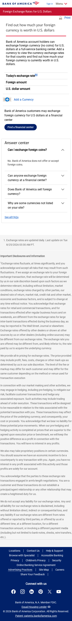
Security (56, 560)
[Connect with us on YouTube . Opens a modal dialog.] (59, 592)
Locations (14, 550)
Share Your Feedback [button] (32, 574)
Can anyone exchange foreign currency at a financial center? (27, 178)
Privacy (15, 560)
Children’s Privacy (36, 560)
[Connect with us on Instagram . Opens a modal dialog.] (22, 592)
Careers (59, 569)
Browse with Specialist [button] (22, 555)
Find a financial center (21, 127)
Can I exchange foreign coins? (27, 150)
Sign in (50, 3)
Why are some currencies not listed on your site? (30, 205)
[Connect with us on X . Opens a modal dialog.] (50, 592)
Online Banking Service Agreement (36, 565)
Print (67, 18)
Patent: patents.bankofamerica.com (36, 615)
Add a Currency (24, 99)
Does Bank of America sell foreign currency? (30, 192)
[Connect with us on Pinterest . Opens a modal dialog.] (41, 592)
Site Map (44, 569)
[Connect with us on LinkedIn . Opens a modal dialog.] (32, 592)
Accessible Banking (52, 555)
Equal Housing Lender (34, 606)
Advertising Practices (20, 569)
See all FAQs (11, 217)
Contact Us (33, 550)
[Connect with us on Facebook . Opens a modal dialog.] (13, 592)
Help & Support (54, 550)
